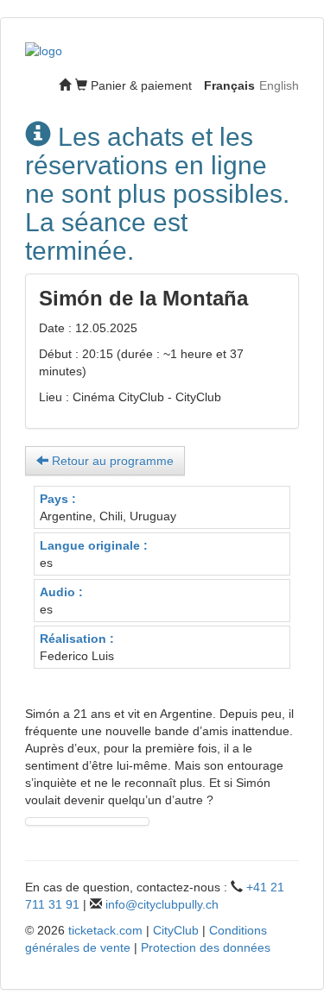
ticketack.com (105, 930)
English (279, 85)
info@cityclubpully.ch (162, 904)
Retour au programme (111, 461)
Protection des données (205, 947)
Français (229, 85)
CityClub (176, 930)
